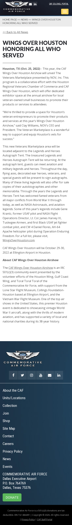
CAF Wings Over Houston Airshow (31, 268)
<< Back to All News (15, 32)
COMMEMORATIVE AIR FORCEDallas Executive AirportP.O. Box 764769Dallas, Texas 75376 (25, 481)
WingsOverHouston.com (19, 240)
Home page (10, 19)
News (24, 19)
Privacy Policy (28, 519)
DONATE (12, 497)
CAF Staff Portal (44, 519)
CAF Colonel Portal (59, 4)
